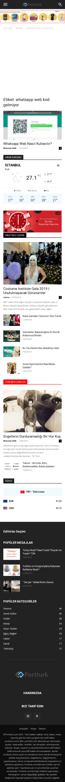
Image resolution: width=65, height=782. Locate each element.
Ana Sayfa (7, 28)
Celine (6, 297)
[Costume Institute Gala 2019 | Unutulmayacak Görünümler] (32, 263)
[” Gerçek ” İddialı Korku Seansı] (11, 586)
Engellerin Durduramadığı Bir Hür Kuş (32, 436)
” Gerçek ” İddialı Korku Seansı (38, 582)
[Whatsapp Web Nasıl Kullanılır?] (32, 125)
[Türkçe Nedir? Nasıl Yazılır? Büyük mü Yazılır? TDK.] (11, 554)
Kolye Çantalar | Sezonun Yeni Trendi (42, 316)
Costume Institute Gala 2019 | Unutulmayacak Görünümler (26, 291)
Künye (33, 728)
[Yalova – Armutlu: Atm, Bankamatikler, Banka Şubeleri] (11, 467)
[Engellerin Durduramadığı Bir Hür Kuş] (32, 411)
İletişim (42, 728)
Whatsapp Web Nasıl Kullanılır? (27, 144)
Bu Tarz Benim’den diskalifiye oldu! (41, 348)
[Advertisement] (32, 64)
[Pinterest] (37, 716)
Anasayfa (23, 728)
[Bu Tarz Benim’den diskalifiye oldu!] (11, 351)
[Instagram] (28, 716)
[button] (5, 4)
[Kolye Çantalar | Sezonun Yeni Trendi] (11, 320)
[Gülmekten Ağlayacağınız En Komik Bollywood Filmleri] (11, 336)
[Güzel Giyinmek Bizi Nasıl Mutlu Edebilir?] (11, 368)
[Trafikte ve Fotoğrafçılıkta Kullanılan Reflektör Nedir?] (11, 570)
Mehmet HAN (9, 148)
